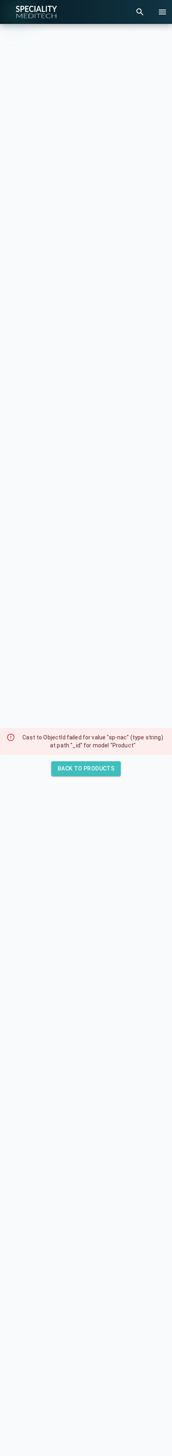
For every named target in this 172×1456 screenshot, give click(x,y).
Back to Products (86, 768)
